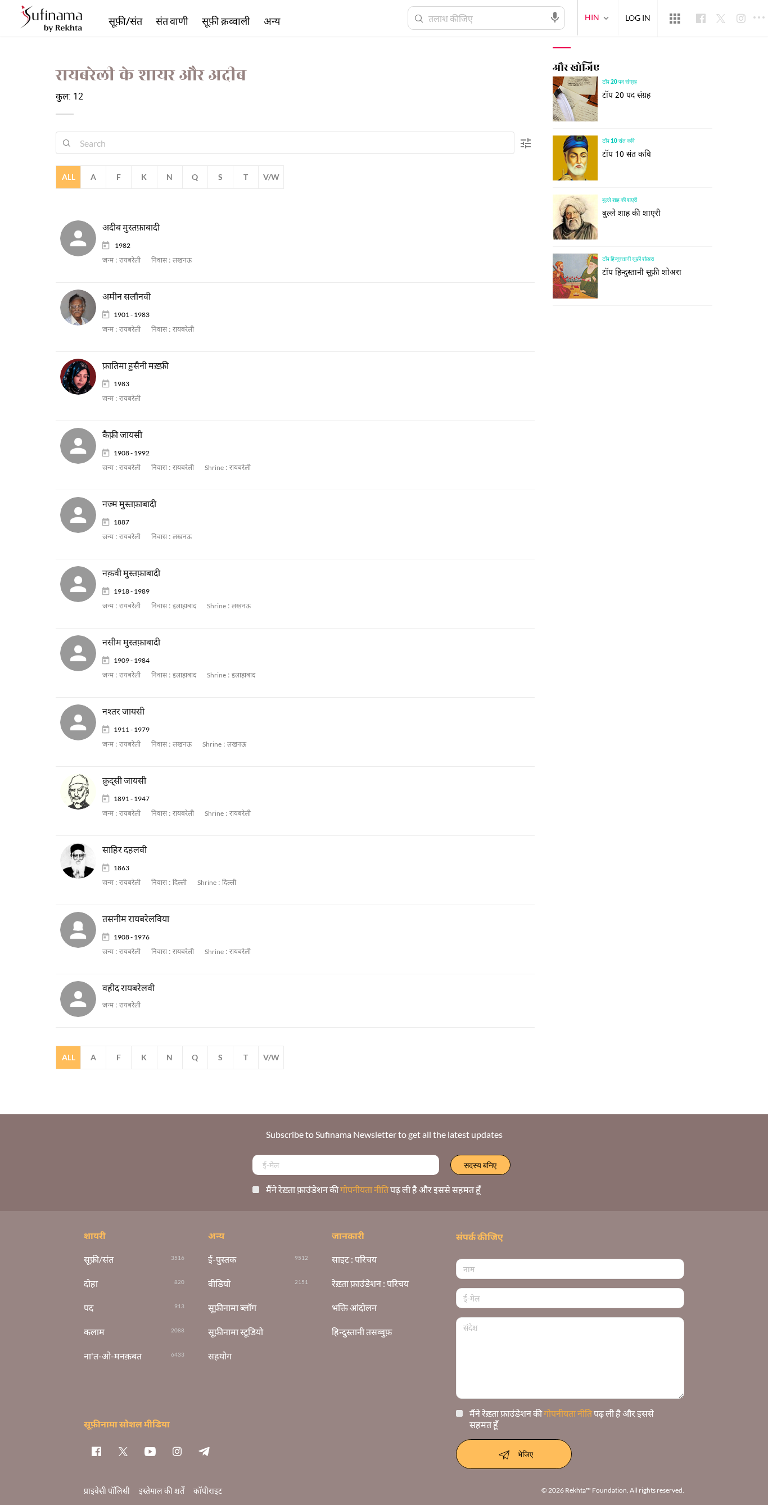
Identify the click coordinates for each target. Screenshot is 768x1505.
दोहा (91, 1284)
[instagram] (177, 1451)
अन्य (272, 21)
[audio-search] (555, 17)
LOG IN (637, 17)
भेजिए (525, 1454)
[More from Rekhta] (675, 18)
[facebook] (96, 1451)
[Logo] (51, 20)
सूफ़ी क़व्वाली (226, 21)
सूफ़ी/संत (125, 21)
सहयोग (220, 1356)
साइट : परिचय (354, 1259)
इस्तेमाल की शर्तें (161, 1490)
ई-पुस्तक (222, 1259)
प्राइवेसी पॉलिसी (107, 1490)
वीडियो (219, 1284)
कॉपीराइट (207, 1490)
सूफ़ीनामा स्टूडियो (235, 1332)
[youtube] (150, 1451)
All (68, 177)
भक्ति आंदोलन (354, 1308)
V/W (271, 177)
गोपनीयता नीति (365, 1189)
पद (88, 1308)
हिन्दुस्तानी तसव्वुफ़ (362, 1332)
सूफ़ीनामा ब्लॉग (232, 1308)
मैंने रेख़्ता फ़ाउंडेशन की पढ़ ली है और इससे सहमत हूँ (373, 1189)
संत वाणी (172, 21)
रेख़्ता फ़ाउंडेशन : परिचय (370, 1284)
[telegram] (204, 1451)
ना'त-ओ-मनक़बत (113, 1356)
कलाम (94, 1332)
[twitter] (123, 1451)
